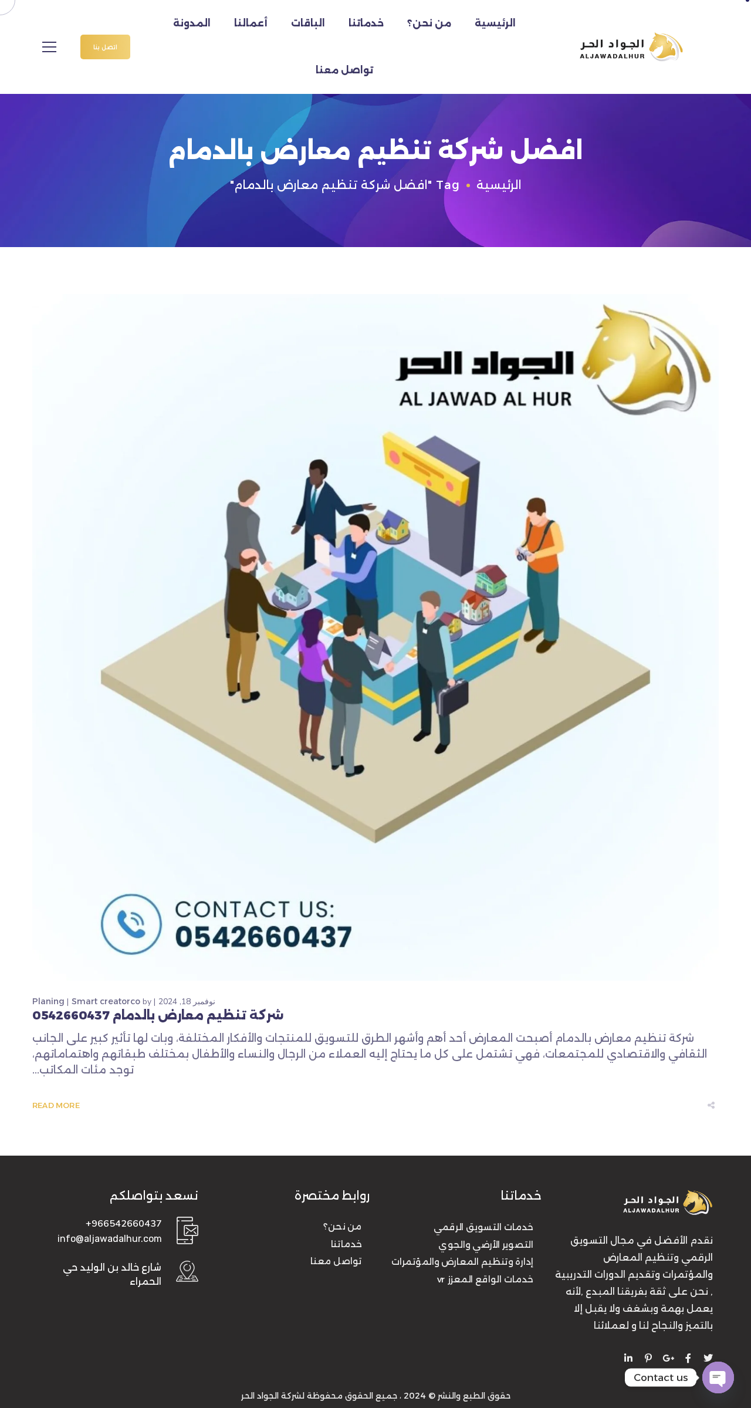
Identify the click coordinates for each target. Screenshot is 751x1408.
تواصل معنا (344, 70)
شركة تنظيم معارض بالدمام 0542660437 (158, 1015)
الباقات (308, 23)
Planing (48, 1001)
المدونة (192, 23)
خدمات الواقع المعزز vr (485, 1279)
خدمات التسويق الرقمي (483, 1227)
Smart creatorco (106, 1001)
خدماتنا (366, 23)
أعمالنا (251, 23)
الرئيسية (495, 23)
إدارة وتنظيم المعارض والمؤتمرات (462, 1262)
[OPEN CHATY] (718, 1377)
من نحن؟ (429, 23)
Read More (56, 1105)
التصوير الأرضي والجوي (485, 1245)
